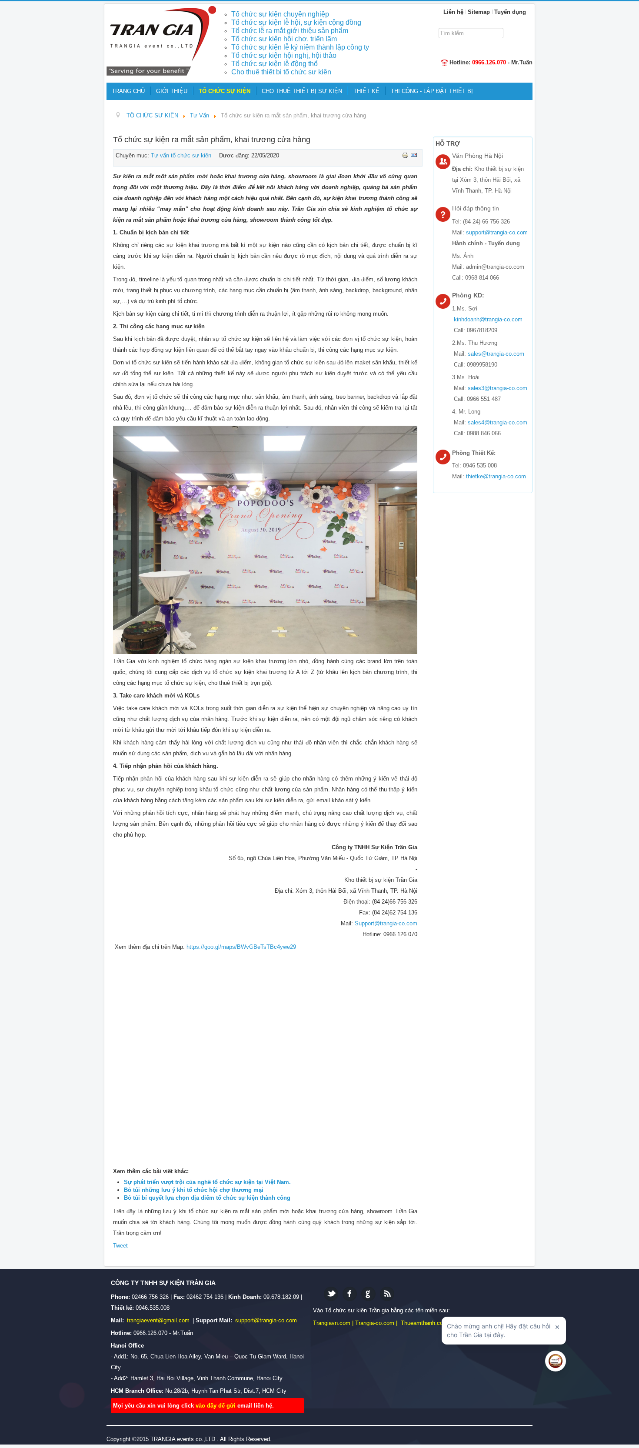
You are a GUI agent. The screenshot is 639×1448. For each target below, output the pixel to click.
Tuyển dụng (510, 12)
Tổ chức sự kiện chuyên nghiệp (280, 14)
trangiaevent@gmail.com (159, 1320)
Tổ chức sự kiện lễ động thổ (274, 63)
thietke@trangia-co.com (496, 476)
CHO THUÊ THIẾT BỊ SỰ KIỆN (302, 91)
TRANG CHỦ (128, 91)
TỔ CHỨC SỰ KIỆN (224, 91)
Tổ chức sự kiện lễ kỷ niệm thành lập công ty (300, 47)
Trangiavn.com (331, 1323)
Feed (387, 1294)
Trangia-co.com (374, 1323)
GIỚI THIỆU (171, 91)
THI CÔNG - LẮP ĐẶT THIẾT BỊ (432, 91)
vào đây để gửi (216, 1405)
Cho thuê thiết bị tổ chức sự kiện (281, 72)
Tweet (120, 1245)
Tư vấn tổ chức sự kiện (181, 155)
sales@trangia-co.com (496, 353)
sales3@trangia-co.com (497, 388)
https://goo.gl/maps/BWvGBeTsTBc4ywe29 (241, 947)
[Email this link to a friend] (413, 154)
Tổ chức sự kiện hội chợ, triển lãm (284, 39)
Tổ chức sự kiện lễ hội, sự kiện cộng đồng (296, 22)
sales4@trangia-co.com (497, 422)
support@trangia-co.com (497, 232)
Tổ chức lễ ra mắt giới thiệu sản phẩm (289, 30)
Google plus (368, 1294)
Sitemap (479, 12)
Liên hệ (453, 12)
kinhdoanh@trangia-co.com (488, 319)
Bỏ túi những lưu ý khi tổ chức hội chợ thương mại (193, 1190)
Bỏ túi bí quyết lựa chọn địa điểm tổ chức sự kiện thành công (207, 1197)
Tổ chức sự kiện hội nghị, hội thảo (283, 55)
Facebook (350, 1294)
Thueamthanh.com (424, 1323)
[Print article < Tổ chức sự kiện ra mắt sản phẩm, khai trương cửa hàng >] (406, 154)
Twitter (331, 1294)
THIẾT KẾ (366, 91)
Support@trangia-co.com (386, 923)
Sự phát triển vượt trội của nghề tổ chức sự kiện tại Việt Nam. (207, 1182)
